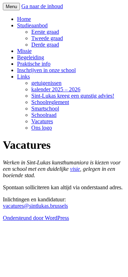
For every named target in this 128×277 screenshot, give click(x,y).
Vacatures (42, 121)
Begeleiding (30, 57)
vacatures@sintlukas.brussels (35, 206)
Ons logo (41, 128)
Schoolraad (44, 115)
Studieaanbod (32, 25)
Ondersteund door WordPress (36, 218)
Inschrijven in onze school (46, 70)
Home (24, 19)
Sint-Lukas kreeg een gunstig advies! (72, 96)
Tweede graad (47, 38)
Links (23, 77)
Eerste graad (45, 32)
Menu (11, 6)
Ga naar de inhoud (42, 6)
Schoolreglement (50, 102)
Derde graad (45, 45)
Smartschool (45, 108)
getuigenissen (46, 83)
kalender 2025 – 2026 (55, 89)
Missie (24, 51)
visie (75, 169)
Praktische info (33, 64)
